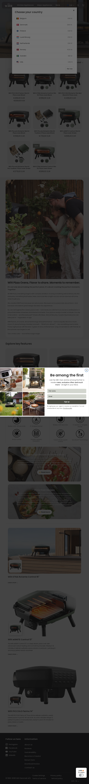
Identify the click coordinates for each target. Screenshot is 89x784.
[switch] (81, 775)
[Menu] (85, 769)
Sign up (66, 402)
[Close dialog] (86, 370)
